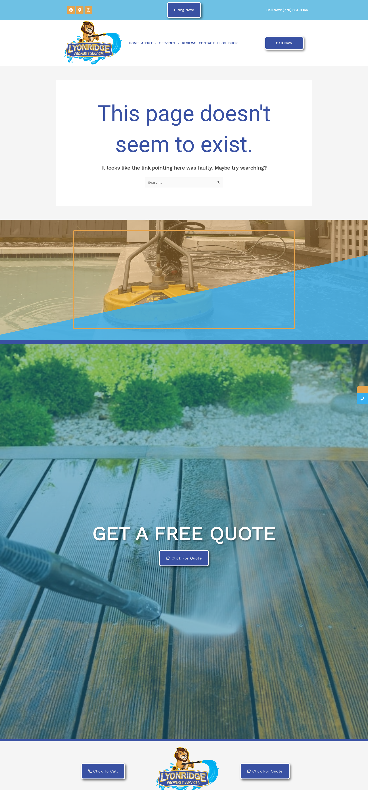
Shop (233, 43)
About (147, 43)
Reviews (189, 43)
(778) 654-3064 (295, 10)
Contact (207, 43)
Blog (221, 43)
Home (134, 43)
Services (167, 43)
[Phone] (362, 398)
